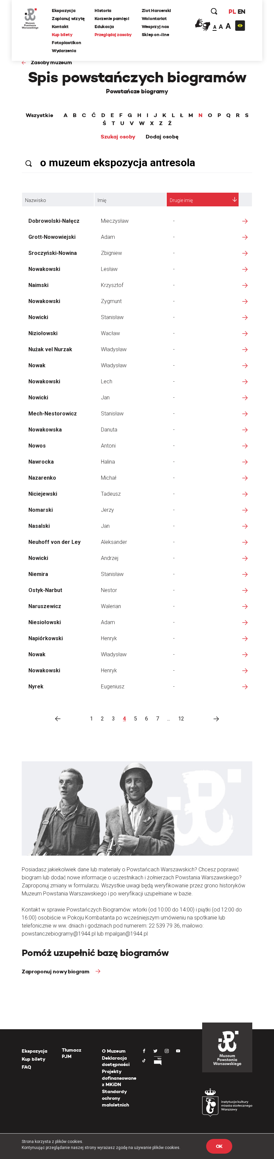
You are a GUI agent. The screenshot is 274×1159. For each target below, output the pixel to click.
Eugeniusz (112, 686)
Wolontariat (154, 18)
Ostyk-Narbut (45, 590)
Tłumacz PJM (71, 1053)
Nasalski (39, 526)
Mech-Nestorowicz (52, 413)
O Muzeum (114, 1051)
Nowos (37, 446)
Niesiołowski (44, 622)
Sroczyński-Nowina (52, 253)
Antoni (108, 446)
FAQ (26, 1067)
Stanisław (112, 317)
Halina (108, 462)
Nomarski (40, 510)
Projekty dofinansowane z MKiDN (119, 1077)
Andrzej (109, 558)
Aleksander (114, 542)
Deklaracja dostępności (116, 1061)
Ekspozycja (63, 10)
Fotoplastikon (66, 42)
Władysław (114, 349)
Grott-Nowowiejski (52, 237)
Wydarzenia (64, 51)
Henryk (109, 638)
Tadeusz (111, 494)
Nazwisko (35, 200)
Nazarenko (42, 478)
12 (181, 718)
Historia (103, 10)
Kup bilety (62, 34)
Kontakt (60, 26)
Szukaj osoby (118, 136)
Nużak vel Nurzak (50, 349)
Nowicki (38, 317)
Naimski (38, 285)
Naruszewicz (44, 606)
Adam (108, 237)
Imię (102, 200)
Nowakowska (45, 429)
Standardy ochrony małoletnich (115, 1097)
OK (219, 1146)
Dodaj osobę (162, 136)
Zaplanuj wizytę (68, 18)
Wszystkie (39, 115)
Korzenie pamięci (112, 18)
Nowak (36, 365)
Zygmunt (111, 301)
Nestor (109, 590)
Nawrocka (41, 462)
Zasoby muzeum (51, 62)
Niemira (38, 574)
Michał (108, 478)
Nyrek (35, 686)
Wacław (110, 333)
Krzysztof (112, 285)
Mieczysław (115, 221)
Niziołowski (42, 333)
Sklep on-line (155, 34)
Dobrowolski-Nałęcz (54, 221)
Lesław (109, 269)
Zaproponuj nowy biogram (56, 971)
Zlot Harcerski (156, 10)
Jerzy (107, 510)
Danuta (109, 429)
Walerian (111, 606)
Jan (105, 397)
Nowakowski (44, 269)
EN (241, 11)
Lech (106, 381)
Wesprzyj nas (155, 26)
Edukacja (104, 26)
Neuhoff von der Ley (54, 542)
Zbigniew (111, 253)
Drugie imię (181, 200)
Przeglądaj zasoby (113, 34)
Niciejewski (42, 494)
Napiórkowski (45, 638)
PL (232, 11)
